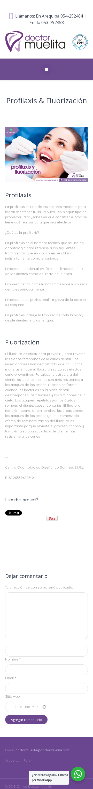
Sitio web (12, 696)
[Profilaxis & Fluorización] (46, 154)
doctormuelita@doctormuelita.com (42, 750)
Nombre (12, 659)
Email (10, 678)
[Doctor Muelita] (46, 41)
